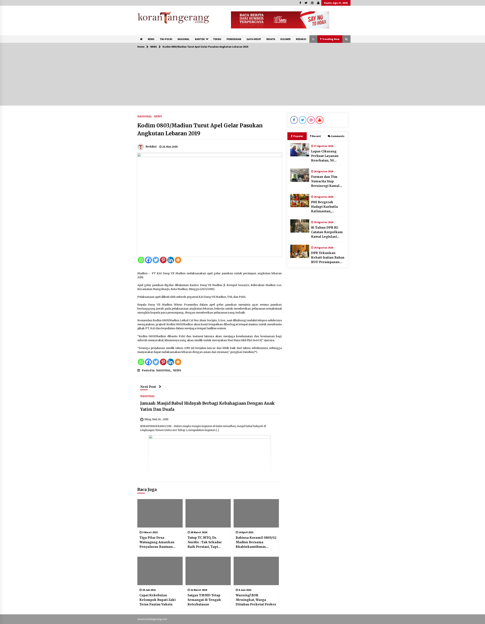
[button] (313, 39)
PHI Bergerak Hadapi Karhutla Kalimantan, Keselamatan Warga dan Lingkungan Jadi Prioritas (328, 206)
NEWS (151, 39)
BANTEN (200, 39)
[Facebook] (148, 260)
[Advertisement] (242, 79)
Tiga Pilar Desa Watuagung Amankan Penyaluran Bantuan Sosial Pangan (156, 542)
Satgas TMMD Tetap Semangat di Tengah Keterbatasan (204, 599)
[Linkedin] (170, 260)
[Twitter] (156, 260)
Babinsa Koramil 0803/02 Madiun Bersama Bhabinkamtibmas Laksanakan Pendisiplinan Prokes (256, 542)
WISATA (270, 39)
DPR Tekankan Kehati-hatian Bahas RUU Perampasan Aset (327, 257)
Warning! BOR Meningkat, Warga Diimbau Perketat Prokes (256, 599)
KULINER (285, 39)
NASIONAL (183, 39)
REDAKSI (301, 39)
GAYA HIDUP (253, 39)
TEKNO (217, 39)
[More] (178, 260)
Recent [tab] (316, 136)
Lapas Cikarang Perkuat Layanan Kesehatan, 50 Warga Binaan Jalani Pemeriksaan (327, 156)
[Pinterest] (163, 260)
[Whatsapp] (141, 260)
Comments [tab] (337, 136)
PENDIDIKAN (234, 39)
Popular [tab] (298, 136)
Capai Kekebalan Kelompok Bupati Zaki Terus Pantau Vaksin (157, 599)
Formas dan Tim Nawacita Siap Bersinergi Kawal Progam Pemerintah (327, 181)
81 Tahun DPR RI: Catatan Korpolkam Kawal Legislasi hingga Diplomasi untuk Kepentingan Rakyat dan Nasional (328, 232)
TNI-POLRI (166, 39)
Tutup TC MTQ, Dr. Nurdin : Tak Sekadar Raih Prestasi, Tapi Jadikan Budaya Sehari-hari (206, 542)
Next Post (148, 387)
